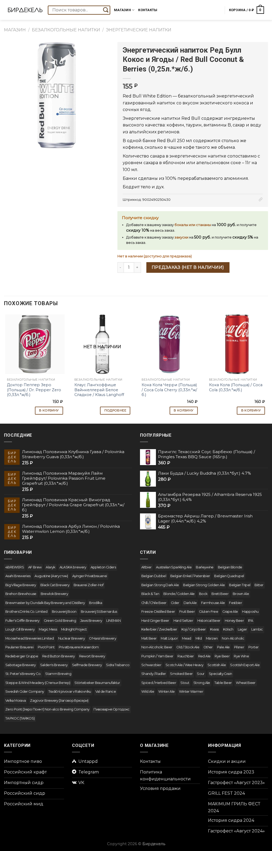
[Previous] (4, 366)
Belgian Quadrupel (229, 576)
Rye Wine (241, 656)
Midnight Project (74, 629)
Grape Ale (230, 612)
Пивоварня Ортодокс (111, 709)
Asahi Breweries (17, 576)
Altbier (146, 567)
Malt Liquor (169, 638)
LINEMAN (113, 621)
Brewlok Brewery (54, 594)
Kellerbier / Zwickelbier (159, 629)
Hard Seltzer (183, 621)
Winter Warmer (191, 691)
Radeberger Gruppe (21, 656)
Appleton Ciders (103, 567)
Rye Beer (222, 656)
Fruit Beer (187, 612)
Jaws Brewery (91, 621)
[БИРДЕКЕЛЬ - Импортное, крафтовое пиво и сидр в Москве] (25, 10)
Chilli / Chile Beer (154, 603)
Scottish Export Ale (245, 665)
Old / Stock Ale (187, 647)
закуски (181, 237)
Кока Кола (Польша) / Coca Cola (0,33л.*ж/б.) (235, 387)
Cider (175, 603)
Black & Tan (150, 594)
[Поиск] (105, 10)
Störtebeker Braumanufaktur (97, 683)
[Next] (268, 366)
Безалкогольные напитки (66, 29)
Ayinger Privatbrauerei (89, 576)
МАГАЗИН (15, 29)
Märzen (212, 638)
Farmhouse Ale (213, 603)
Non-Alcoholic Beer (156, 647)
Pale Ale (223, 647)
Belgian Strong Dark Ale (160, 585)
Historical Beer (208, 621)
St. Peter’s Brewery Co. (23, 674)
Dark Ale (190, 603)
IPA (250, 621)
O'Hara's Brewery (102, 638)
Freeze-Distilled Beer (158, 612)
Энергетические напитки (138, 29)
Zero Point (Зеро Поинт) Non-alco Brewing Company (47, 709)
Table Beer (223, 683)
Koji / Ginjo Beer (193, 629)
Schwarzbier (151, 665)
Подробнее (115, 410)
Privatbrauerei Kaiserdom (79, 647)
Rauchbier (185, 656)
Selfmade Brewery (87, 665)
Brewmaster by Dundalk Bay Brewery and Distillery (45, 603)
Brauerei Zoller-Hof (89, 585)
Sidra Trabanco (117, 665)
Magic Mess (48, 629)
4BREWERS (14, 567)
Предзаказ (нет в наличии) (188, 267)
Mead (186, 638)
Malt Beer (148, 638)
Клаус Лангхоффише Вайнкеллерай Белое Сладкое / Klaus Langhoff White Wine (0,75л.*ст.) (99, 392)
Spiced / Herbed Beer (158, 683)
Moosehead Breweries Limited (29, 638)
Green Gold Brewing (60, 621)
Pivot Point (46, 647)
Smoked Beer (181, 674)
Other (208, 647)
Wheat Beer (246, 683)
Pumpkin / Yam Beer (157, 656)
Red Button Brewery (58, 656)
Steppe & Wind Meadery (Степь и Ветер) (37, 683)
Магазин (122, 10)
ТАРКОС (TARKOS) (20, 718)
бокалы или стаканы (193, 225)
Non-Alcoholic (233, 638)
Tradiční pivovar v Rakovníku (69, 691)
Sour (200, 674)
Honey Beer (234, 621)
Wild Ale (147, 691)
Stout (184, 683)
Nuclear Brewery (71, 638)
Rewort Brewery (92, 656)
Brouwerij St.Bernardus (99, 612)
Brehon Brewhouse (20, 594)
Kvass (214, 629)
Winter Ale (166, 691)
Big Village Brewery (20, 585)
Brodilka (95, 603)
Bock (203, 594)
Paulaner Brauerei (19, 647)
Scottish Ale (216, 665)
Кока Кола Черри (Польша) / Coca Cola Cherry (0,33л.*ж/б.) (169, 389)
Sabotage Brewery (20, 665)
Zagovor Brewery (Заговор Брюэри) (59, 701)
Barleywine (205, 567)
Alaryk (50, 567)
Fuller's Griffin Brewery (22, 621)
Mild (199, 638)
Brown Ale (241, 594)
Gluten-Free (208, 612)
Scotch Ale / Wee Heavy (184, 665)
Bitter (258, 585)
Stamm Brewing (58, 674)
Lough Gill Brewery (20, 629)
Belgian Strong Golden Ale (204, 585)
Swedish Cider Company (24, 691)
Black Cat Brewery (54, 585)
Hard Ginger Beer (155, 621)
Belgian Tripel (239, 585)
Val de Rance (105, 691)
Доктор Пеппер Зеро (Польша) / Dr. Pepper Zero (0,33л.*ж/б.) (34, 389)
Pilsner (239, 647)
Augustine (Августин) (51, 576)
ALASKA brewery (73, 567)
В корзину (49, 410)
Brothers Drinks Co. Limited (26, 612)
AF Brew (35, 567)
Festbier (235, 603)
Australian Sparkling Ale (174, 567)
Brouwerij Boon (64, 612)
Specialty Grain (220, 674)
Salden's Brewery (54, 665)
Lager (242, 629)
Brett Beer (219, 594)
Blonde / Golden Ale (179, 594)
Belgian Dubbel (153, 576)
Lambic (257, 629)
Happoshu (250, 612)
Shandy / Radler (153, 674)
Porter (253, 647)
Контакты (147, 10)
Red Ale (204, 656)
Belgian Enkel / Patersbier (190, 576)
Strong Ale (201, 683)
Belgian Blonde (230, 567)
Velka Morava (15, 701)
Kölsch (228, 629)
